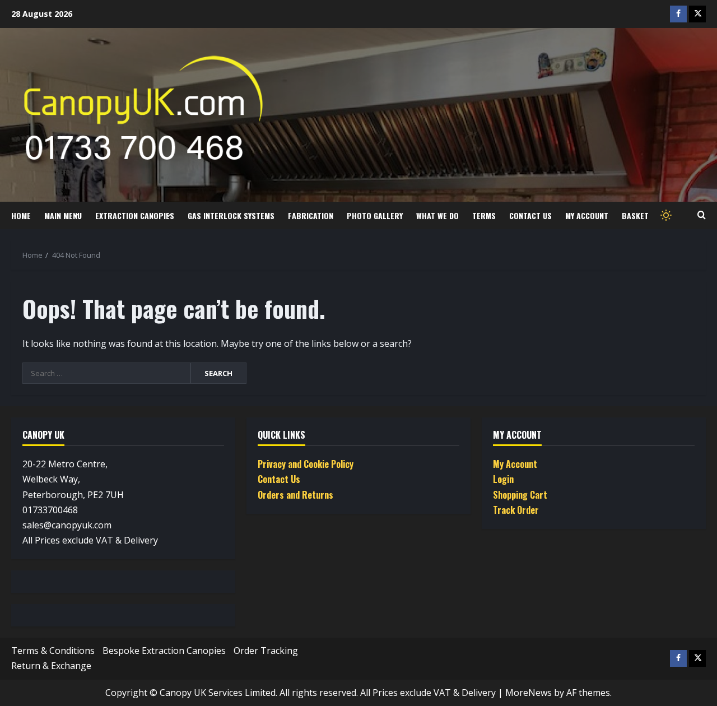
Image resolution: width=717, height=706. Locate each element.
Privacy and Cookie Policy (305, 464)
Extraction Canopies (134, 215)
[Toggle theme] (665, 215)
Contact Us (530, 215)
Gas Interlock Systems (231, 215)
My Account (586, 215)
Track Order (516, 510)
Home (21, 215)
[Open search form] (701, 215)
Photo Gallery (375, 215)
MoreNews (528, 692)
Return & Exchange (51, 665)
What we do (437, 215)
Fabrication (310, 215)
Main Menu (63, 215)
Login (503, 479)
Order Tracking (266, 650)
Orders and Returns (295, 494)
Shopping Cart (520, 494)
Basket (635, 215)
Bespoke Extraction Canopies (164, 650)
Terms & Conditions (53, 650)
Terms (484, 215)
